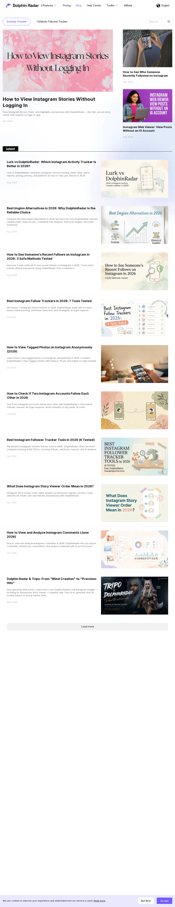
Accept (164, 900)
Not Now (146, 900)
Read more (99, 900)
